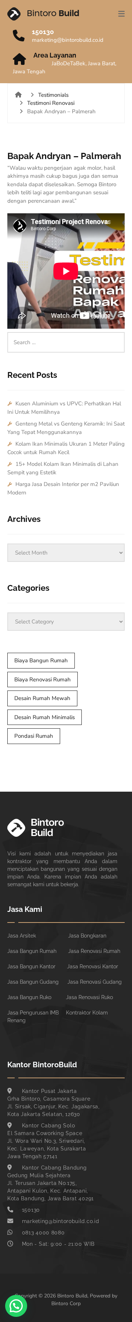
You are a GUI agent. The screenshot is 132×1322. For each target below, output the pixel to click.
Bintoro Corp (66, 1303)
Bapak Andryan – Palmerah (64, 156)
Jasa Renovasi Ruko (89, 997)
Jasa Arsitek (21, 936)
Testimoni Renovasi (50, 103)
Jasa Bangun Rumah (31, 951)
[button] (16, 1306)
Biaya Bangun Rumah (41, 660)
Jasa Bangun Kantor (31, 966)
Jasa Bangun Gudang (33, 982)
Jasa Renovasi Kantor (92, 966)
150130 (43, 32)
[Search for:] (66, 336)
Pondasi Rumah (33, 736)
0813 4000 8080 (43, 1233)
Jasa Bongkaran (87, 936)
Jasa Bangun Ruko (29, 997)
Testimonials (53, 95)
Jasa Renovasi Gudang (94, 982)
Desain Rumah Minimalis (44, 717)
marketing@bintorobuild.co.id (67, 40)
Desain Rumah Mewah (42, 698)
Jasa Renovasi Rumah (94, 951)
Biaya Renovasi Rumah (42, 679)
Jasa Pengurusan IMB (33, 1013)
